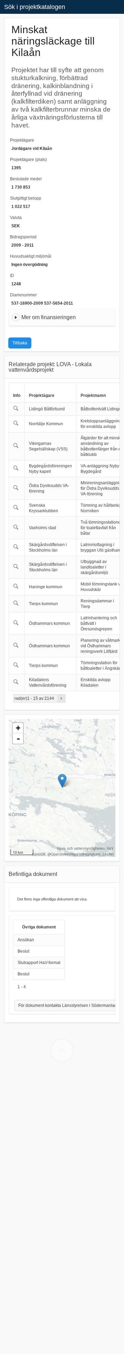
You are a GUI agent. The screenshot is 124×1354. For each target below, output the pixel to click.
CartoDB (38, 854)
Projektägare (22, 140)
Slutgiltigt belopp (25, 198)
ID (12, 275)
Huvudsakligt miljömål (30, 256)
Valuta (16, 217)
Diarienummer (23, 295)
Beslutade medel (26, 179)
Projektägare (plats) (28, 159)
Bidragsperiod (23, 237)
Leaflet (108, 854)
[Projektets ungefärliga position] (62, 781)
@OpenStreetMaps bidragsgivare (74, 854)
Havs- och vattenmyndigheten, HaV (85, 848)
